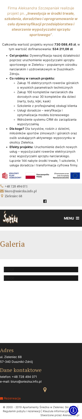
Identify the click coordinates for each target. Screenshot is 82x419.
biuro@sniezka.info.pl (21, 191)
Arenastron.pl (71, 415)
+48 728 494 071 (16, 186)
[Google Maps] (45, 389)
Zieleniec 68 (13, 196)
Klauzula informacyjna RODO (61, 411)
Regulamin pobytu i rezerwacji (21, 411)
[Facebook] (45, 201)
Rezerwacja (12, 398)
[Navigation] (70, 218)
